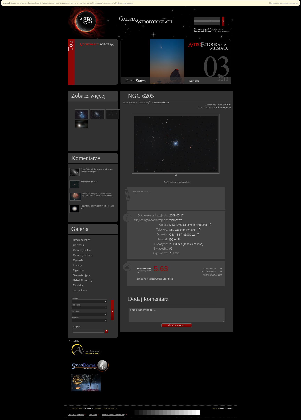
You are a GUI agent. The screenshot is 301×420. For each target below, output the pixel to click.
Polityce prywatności (124, 3)
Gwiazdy (78, 260)
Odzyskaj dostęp (220, 31)
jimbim (227, 104)
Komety (77, 265)
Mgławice (78, 270)
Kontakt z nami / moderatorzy (113, 415)
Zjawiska (78, 285)
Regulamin (93, 415)
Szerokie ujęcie (81, 275)
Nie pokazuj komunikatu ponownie (283, 3)
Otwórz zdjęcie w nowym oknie (177, 182)
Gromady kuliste (82, 250)
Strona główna (129, 102)
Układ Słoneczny (82, 280)
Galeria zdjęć (144, 102)
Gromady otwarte (83, 255)
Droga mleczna (81, 239)
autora (219, 107)
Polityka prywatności (76, 415)
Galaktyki (78, 244)
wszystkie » (80, 290)
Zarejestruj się (216, 29)
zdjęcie (227, 107)
